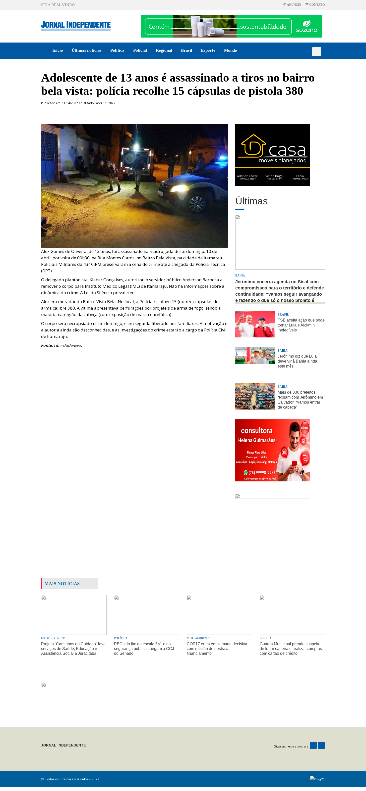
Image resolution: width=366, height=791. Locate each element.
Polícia (266, 638)
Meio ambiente (198, 638)
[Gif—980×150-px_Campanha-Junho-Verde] (163, 700)
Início (57, 50)
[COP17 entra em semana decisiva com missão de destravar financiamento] (219, 614)
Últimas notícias (87, 50)
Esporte (208, 50)
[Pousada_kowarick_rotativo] (272, 154)
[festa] (272, 524)
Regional (164, 50)
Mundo (230, 50)
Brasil (186, 50)
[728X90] (231, 26)
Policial (140, 50)
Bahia (240, 275)
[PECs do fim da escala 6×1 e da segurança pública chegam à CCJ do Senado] (147, 614)
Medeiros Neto (53, 638)
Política (117, 50)
